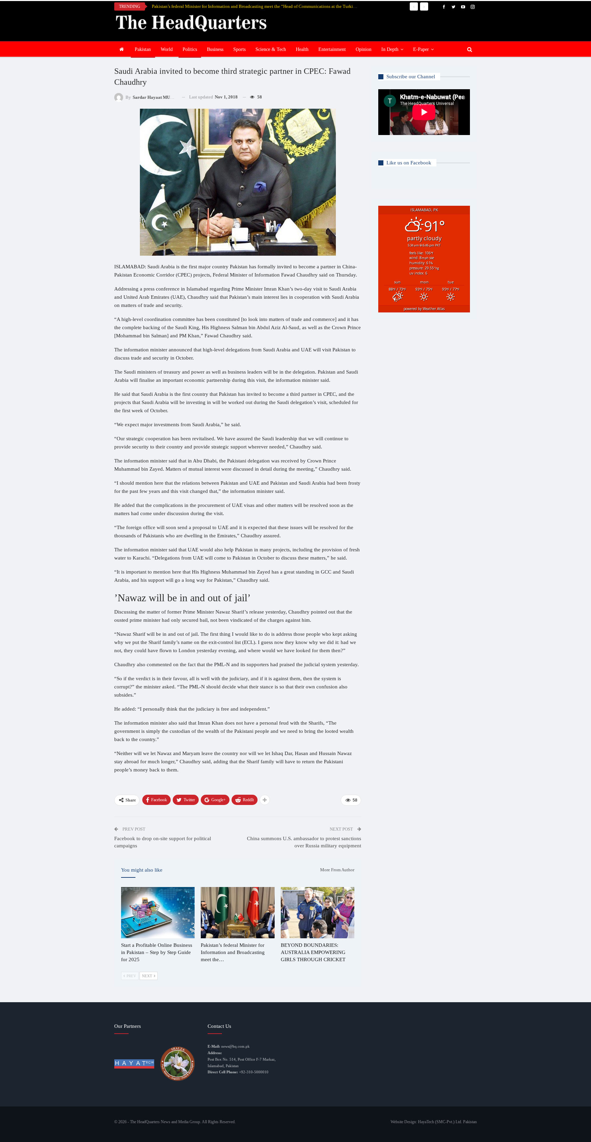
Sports (239, 49)
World (167, 49)
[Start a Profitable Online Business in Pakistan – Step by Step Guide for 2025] (158, 913)
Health (302, 49)
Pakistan (143, 49)
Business (215, 49)
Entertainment (332, 49)
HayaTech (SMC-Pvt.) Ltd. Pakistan (447, 1121)
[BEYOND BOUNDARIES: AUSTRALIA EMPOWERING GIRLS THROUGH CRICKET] (317, 913)
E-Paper (421, 49)
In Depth (389, 49)
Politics (190, 49)
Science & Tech (270, 49)
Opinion (363, 49)
